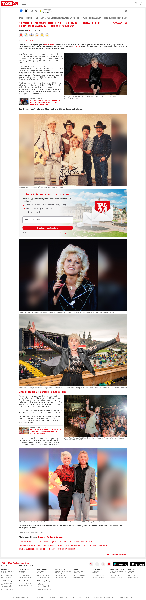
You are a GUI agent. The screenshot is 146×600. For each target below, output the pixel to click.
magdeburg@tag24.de (44, 589)
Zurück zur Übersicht (118, 555)
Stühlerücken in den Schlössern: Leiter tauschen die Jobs (47, 549)
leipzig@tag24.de (60, 577)
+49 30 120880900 (6, 575)
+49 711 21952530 (98, 575)
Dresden (29, 18)
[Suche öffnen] (135, 3)
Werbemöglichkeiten (20, 597)
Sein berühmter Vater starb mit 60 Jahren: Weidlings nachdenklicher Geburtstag (58, 541)
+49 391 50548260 (43, 587)
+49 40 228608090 (6, 587)
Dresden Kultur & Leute (45, 18)
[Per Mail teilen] (31, 11)
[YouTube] (109, 564)
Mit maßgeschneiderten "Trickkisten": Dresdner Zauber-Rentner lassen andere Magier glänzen (46, 102)
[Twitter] (91, 564)
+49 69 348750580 (116, 575)
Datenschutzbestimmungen (59, 233)
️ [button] (21, 35)
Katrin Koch (28, 40)
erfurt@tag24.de (78, 577)
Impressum (63, 597)
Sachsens (76, 46)
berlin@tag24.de (6, 577)
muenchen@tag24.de (25, 585)
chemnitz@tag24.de (25, 577)
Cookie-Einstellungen (125, 597)
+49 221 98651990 (134, 575)
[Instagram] (103, 564)
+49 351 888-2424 (43, 575)
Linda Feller (49, 44)
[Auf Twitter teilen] (26, 11)
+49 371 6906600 (24, 575)
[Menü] (24, 3)
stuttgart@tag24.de (98, 577)
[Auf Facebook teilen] (21, 11)
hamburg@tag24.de (7, 589)
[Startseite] (10, 3)
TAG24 (21, 18)
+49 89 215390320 (25, 583)
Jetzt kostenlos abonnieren (47, 228)
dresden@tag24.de (43, 577)
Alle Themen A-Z (38, 597)
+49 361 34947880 (79, 575)
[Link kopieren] (36, 11)
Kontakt (52, 597)
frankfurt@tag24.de (116, 577)
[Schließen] (126, 11)
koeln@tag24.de (133, 577)
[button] (141, 3)
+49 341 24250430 (61, 575)
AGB (87, 597)
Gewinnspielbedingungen (103, 597)
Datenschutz (77, 597)
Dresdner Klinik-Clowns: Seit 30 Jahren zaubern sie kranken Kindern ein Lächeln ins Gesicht (46, 431)
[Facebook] (97, 564)
